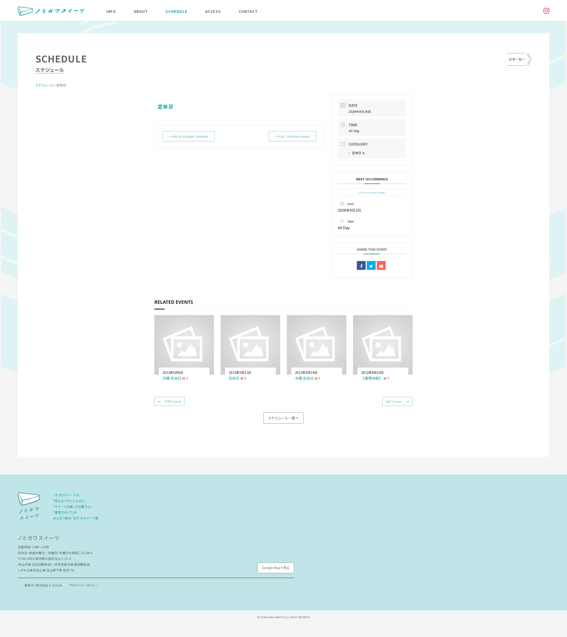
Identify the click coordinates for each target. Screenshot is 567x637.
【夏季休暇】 (372, 378)
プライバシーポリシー (83, 585)
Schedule (176, 11)
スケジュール (44, 85)
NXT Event (394, 401)
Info (111, 11)
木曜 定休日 (304, 378)
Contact (248, 11)
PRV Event (173, 401)
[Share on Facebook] (361, 265)
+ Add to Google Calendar (188, 136)
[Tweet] (371, 265)
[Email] (381, 265)
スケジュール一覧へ (283, 418)
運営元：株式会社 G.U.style (43, 585)
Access (213, 11)
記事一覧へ (517, 59)
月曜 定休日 (172, 378)
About (141, 11)
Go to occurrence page (372, 192)
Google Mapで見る (275, 567)
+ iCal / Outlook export (292, 136)
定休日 (356, 153)
